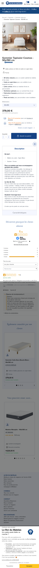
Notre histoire (8, 479)
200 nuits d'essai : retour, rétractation (15, 517)
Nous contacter (8, 503)
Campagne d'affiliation (10, 487)
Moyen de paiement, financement (13, 521)
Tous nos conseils (9, 493)
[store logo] (14, 3)
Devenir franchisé (9, 509)
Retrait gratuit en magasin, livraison (14, 519)
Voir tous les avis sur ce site (21, 244)
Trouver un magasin (9, 505)
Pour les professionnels (11, 485)
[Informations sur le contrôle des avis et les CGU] (29, 241)
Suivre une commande (10, 511)
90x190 (6, 105)
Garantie (6, 522)
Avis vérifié (8, 278)
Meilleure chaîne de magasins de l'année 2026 (17, 477)
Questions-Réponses (10, 501)
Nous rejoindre (8, 507)
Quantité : (5, 134)
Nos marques (8, 483)
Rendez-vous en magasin (11, 495)
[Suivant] (34, 9)
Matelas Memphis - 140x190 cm (16, 429)
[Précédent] (5, 9)
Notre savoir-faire (9, 481)
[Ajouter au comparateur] (35, 144)
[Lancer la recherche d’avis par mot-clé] (36, 269)
